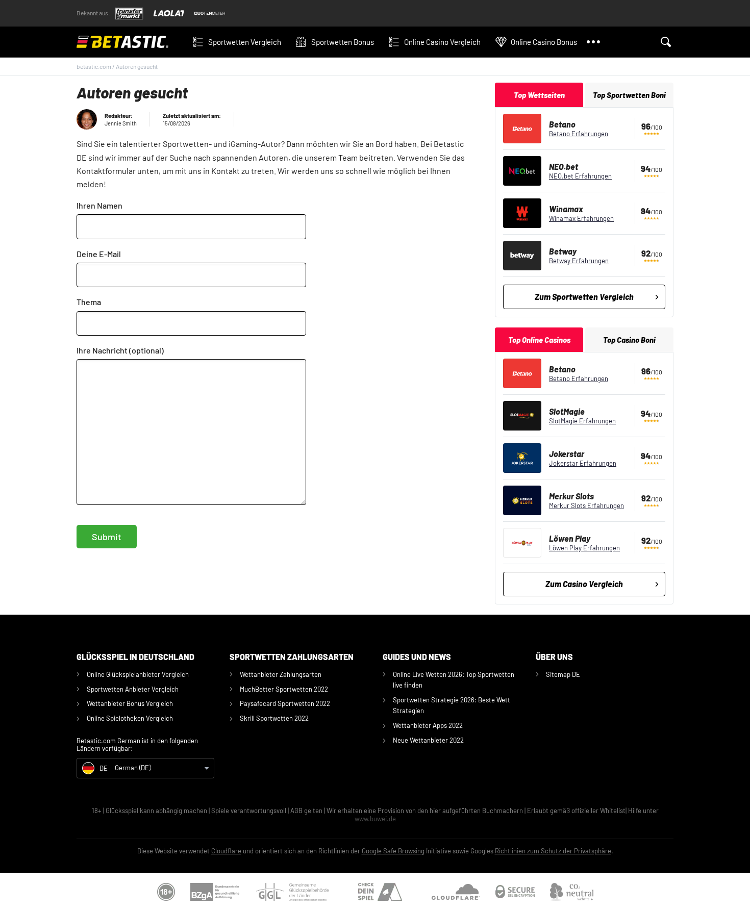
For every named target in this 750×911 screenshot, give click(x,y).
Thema (89, 302)
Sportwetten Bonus (342, 41)
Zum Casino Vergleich (584, 584)
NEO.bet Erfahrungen (580, 176)
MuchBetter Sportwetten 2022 (284, 689)
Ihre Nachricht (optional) (120, 350)
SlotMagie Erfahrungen (582, 421)
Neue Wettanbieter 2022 (428, 740)
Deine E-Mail (99, 254)
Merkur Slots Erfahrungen (586, 505)
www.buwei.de (375, 819)
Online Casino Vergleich (442, 41)
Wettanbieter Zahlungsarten (280, 674)
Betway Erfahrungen (579, 261)
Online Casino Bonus (544, 41)
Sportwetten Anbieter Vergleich (133, 689)
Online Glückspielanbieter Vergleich (138, 674)
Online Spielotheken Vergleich (130, 718)
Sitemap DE (563, 674)
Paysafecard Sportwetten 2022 (285, 703)
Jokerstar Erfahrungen (582, 463)
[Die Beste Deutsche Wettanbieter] (130, 42)
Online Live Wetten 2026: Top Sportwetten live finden (453, 679)
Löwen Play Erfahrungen (584, 548)
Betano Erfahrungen (578, 134)
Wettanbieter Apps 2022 (428, 725)
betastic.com (94, 66)
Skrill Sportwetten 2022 (274, 718)
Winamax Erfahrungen (581, 218)
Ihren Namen (99, 205)
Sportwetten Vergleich (244, 41)
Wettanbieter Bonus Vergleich (130, 703)
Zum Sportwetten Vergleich (584, 296)
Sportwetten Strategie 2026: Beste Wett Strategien (451, 705)
